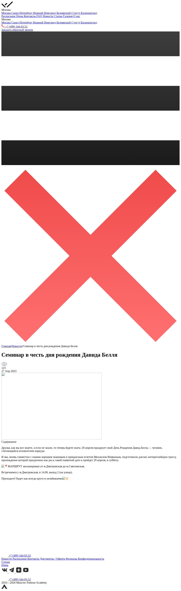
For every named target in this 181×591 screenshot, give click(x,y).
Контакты (30, 16)
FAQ (39, 16)
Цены (20, 16)
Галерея (68, 16)
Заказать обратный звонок (17, 29)
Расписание (8, 16)
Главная (6, 346)
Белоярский (64, 12)
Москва (6, 12)
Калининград (89, 12)
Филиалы (72, 558)
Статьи (58, 16)
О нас (76, 16)
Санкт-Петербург (22, 12)
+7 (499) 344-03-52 (19, 555)
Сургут (76, 12)
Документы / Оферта (53, 558)
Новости (48, 16)
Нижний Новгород (45, 12)
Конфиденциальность (91, 558)
